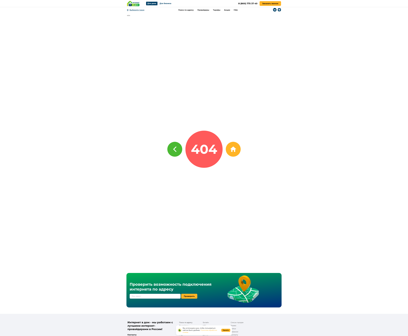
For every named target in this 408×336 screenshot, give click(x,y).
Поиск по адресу (186, 10)
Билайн (206, 322)
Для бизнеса (165, 3)
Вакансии (234, 332)
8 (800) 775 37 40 (247, 3)
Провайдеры (203, 10)
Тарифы (216, 10)
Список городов (237, 322)
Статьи (233, 329)
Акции (227, 10)
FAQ (236, 10)
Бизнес (233, 326)
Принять (226, 330)
